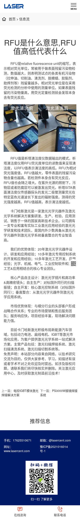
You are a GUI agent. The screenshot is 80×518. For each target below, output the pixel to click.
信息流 (24, 19)
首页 (12, 19)
